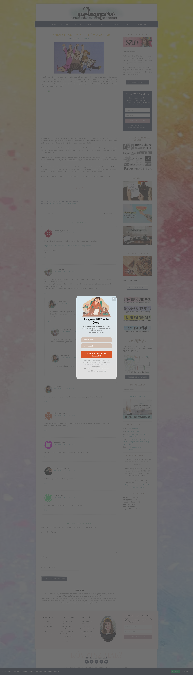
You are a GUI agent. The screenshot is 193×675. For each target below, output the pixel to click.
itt (104, 371)
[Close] (114, 299)
